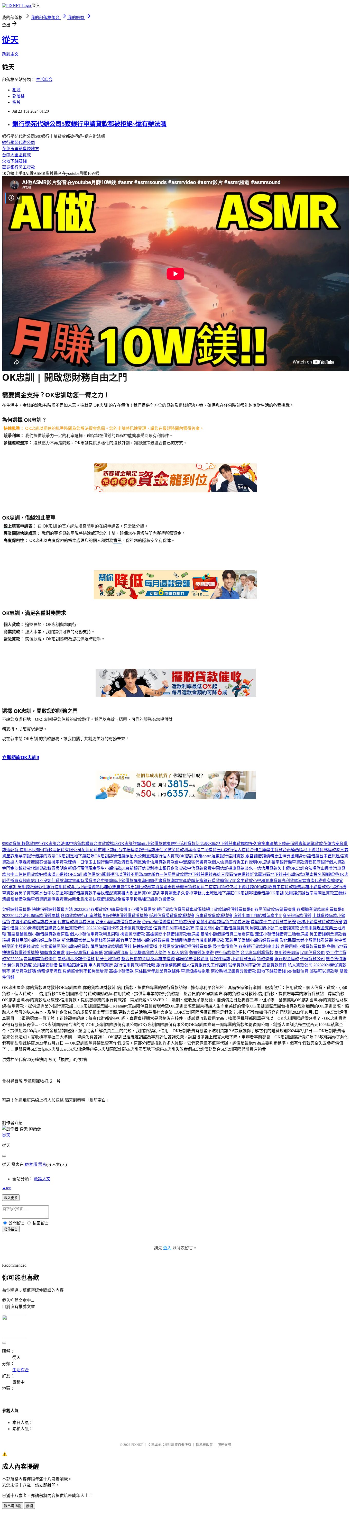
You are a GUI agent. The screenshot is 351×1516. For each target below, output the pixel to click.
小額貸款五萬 (243, 959)
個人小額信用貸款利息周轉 (94, 934)
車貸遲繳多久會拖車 (251, 843)
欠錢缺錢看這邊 (16, 909)
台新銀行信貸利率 (141, 868)
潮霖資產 (27, 862)
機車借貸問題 (39, 899)
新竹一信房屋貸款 (167, 874)
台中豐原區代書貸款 (193, 862)
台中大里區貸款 (16, 155)
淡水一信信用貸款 (261, 868)
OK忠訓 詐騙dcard (195, 856)
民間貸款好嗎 (23, 971)
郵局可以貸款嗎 (324, 971)
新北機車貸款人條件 (148, 952)
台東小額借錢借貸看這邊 (118, 922)
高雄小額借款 (313, 887)
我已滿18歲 (12, 1506)
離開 (29, 1506)
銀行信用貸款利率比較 (134, 965)
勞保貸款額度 (19, 965)
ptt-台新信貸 (298, 971)
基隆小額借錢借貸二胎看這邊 (227, 934)
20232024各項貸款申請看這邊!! (102, 909)
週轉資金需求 (52, 952)
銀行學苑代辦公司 (18, 142)
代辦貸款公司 (312, 959)
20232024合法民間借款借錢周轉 (31, 915)
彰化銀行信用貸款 (54, 887)
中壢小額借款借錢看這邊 (34, 922)
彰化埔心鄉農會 (110, 887)
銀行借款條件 (227, 952)
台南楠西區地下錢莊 (301, 850)
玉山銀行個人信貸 (233, 850)
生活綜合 (44, 79)
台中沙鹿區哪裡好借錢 (63, 893)
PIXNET (137, 1445)
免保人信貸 (178, 952)
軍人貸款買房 (100, 965)
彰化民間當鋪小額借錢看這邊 (306, 940)
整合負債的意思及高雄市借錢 (148, 959)
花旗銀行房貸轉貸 (211, 880)
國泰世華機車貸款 (51, 862)
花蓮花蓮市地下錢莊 (99, 850)
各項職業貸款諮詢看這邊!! (320, 909)
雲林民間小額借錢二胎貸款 (36, 940)
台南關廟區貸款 (319, 893)
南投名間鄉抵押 (323, 874)
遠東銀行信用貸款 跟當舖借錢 (238, 856)
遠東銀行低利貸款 (179, 843)
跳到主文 (10, 54)
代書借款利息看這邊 (76, 922)
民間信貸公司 (312, 952)
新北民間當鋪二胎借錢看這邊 (88, 940)
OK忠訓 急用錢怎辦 (20, 887)
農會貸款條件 (274, 965)
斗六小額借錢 (83, 887)
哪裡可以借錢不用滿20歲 (128, 874)
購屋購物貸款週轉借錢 (111, 946)
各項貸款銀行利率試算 (81, 915)
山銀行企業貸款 (172, 868)
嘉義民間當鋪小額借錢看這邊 (252, 940)
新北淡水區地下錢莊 (214, 843)
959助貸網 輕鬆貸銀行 (22, 843)
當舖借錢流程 (116, 952)
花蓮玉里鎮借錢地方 (20, 149)
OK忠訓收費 (265, 887)
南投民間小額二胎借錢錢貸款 (222, 928)
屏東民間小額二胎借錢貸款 (274, 928)
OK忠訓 (264, 862)
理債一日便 (78, 862)
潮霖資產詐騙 (183, 880)
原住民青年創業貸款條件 (157, 971)
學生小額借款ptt (111, 868)
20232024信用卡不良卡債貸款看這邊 (119, 928)
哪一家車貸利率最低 (84, 952)
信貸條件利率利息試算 (173, 928)
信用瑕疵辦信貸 (73, 965)
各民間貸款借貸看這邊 (274, 909)
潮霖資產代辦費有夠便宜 (320, 880)
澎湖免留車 (119, 899)
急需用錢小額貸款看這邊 (303, 946)
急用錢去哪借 (286, 952)
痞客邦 (31, 1164)
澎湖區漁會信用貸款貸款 (152, 862)
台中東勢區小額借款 (115, 880)
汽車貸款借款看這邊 (213, 915)
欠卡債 (284, 868)
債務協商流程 (49, 971)
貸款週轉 (265, 959)
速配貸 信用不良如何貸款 (29, 850)
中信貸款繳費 (81, 843)
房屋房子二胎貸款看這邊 (273, 922)
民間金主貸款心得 (244, 880)
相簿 (16, 90)
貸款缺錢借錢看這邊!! (233, 909)
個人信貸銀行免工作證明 (234, 862)
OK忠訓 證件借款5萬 (87, 874)
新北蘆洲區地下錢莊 (268, 874)
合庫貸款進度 (106, 843)
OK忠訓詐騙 (129, 843)
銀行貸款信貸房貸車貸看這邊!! (185, 909)
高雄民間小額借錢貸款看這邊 (172, 934)
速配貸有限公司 (66, 850)
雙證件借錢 (220, 959)
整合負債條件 (225, 946)
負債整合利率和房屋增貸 (85, 971)
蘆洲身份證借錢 (305, 856)
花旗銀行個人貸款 (328, 862)
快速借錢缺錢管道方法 (52, 909)
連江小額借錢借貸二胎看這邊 (281, 934)
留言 (42, 1164)
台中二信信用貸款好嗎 (26, 874)
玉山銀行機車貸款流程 (109, 862)
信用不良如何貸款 (47, 880)
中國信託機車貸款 (228, 868)
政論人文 (42, 1179)
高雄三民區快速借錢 (231, 874)
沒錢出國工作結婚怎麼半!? (257, 915)
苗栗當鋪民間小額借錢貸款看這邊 (38, 934)
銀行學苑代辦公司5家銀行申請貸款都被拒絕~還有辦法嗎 (89, 124)
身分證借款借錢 (297, 915)
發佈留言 (10, 1229)
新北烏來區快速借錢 (90, 899)
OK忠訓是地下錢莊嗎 (75, 856)
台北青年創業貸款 (257, 952)
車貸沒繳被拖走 (195, 971)
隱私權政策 (204, 1445)
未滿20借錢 (57, 874)
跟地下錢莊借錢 (284, 843)
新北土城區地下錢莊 (215, 893)
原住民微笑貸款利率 (173, 850)
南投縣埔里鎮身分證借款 (152, 899)
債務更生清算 (278, 856)
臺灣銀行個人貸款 (162, 856)
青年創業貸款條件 (40, 959)
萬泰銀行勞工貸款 (18, 167)
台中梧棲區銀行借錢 (136, 850)
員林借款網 (330, 850)
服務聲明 (224, 1445)
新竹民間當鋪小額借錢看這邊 (143, 940)
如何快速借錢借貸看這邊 (125, 915)
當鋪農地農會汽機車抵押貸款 (197, 940)
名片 (16, 102)
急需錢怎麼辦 (201, 952)
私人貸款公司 (300, 965)
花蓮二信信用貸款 (212, 887)
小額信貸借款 (143, 909)
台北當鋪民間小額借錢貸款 (64, 946)
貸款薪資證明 (51, 868)
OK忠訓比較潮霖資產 (143, 887)
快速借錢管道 (145, 946)
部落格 (18, 96)
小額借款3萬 (298, 874)
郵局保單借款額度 (192, 959)
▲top (6, 1188)
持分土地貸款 (108, 959)
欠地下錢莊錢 (14, 161)
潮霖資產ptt (61, 899)
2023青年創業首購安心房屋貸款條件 (52, 928)
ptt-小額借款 (152, 843)
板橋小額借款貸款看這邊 (319, 922)
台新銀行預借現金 (80, 868)
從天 (10, 39)
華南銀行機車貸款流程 (291, 862)
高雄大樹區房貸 (131, 893)
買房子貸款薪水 (28, 893)
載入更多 (10, 1198)
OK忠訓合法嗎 (55, 843)
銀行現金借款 (286, 959)
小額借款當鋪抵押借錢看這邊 (185, 946)
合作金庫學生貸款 (266, 850)
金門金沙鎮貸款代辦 (20, 868)
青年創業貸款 (310, 843)
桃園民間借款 (132, 934)
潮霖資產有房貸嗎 (80, 880)
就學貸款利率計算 (244, 965)
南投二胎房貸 (204, 850)
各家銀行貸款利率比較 (259, 946)
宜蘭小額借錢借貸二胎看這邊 (223, 922)
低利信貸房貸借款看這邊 (171, 915)
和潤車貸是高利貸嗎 (279, 880)
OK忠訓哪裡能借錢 (251, 893)
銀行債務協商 (168, 965)
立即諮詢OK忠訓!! (20, 757)
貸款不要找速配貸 (100, 893)
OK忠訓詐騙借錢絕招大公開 (120, 856)
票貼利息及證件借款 (76, 959)
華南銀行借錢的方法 (37, 856)
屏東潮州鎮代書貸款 (152, 880)
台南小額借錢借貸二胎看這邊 (168, 922)
